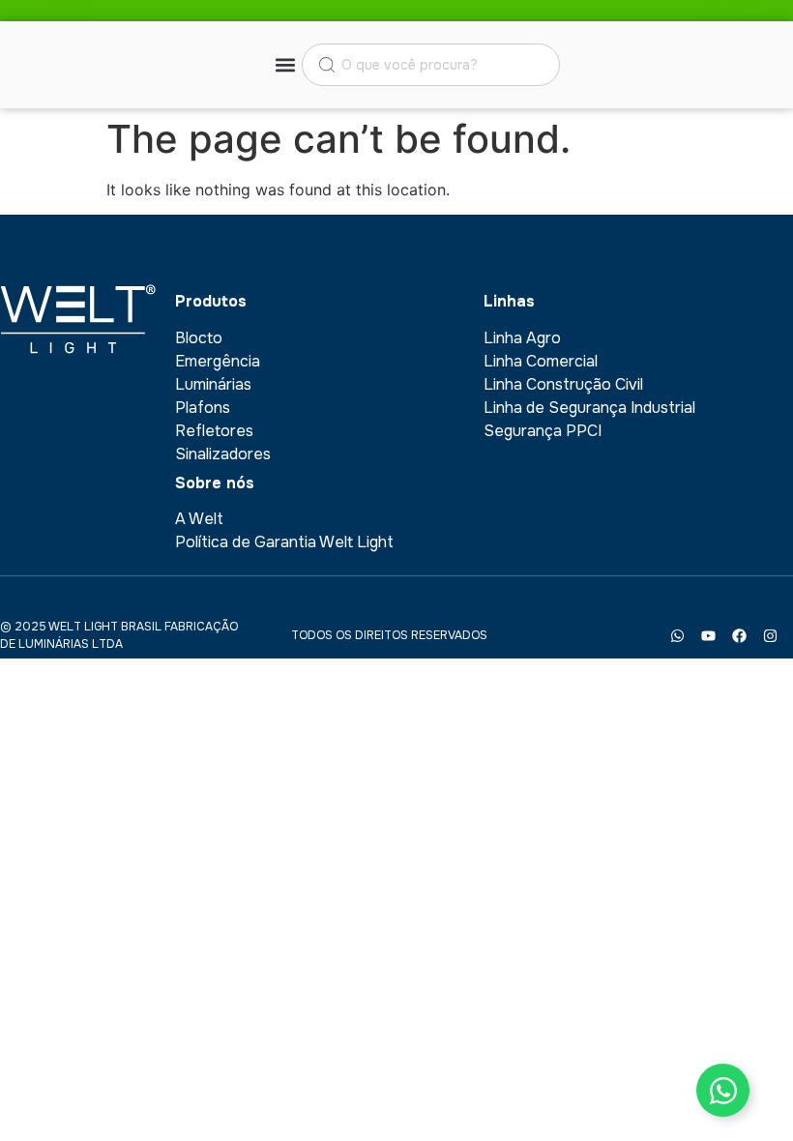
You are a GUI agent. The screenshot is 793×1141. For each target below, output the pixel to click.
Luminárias (213, 384)
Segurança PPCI (543, 431)
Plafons (202, 407)
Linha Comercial (541, 361)
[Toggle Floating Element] (722, 1090)
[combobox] (431, 65)
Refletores (214, 431)
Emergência (217, 361)
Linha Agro (522, 338)
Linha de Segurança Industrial (589, 407)
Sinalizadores (223, 454)
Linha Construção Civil (563, 384)
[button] (286, 65)
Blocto (198, 338)
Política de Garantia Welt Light (284, 542)
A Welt (199, 519)
